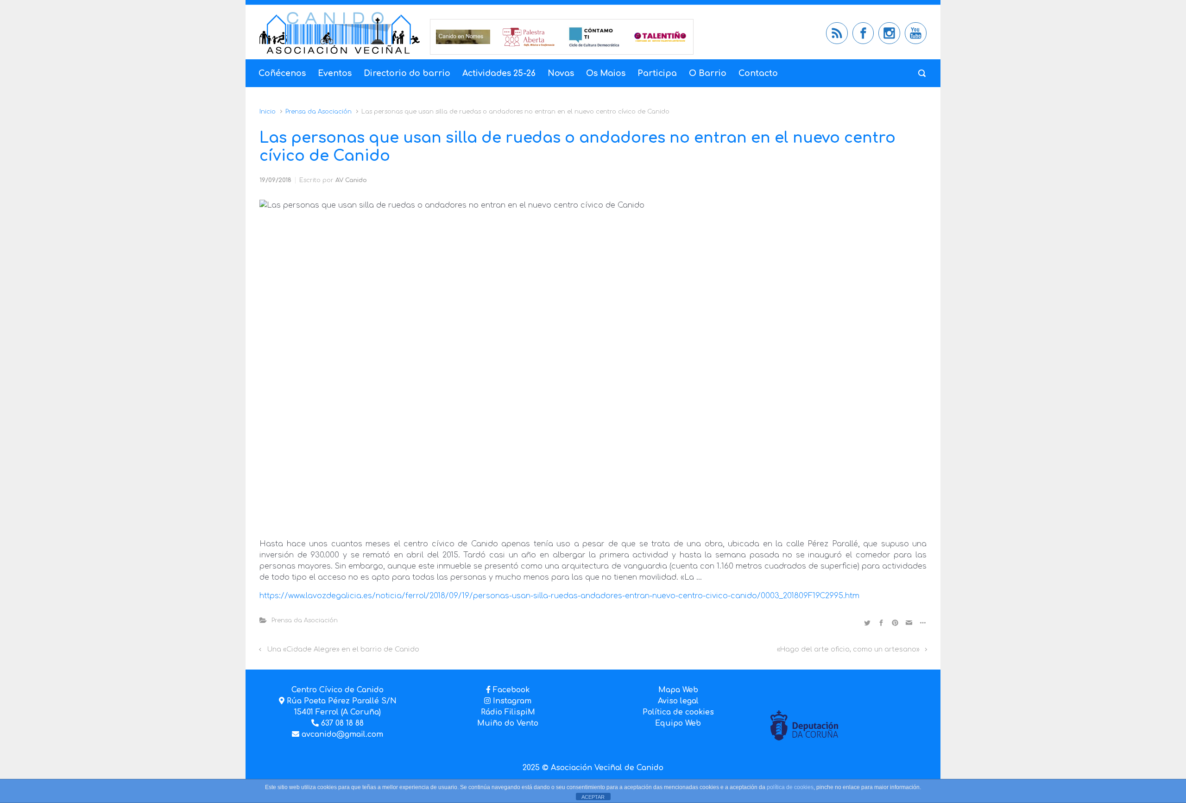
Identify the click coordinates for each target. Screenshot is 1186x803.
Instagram (511, 701)
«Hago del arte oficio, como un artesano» (848, 649)
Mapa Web (678, 690)
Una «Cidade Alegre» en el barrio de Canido (343, 649)
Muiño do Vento (507, 723)
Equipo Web (678, 723)
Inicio (267, 111)
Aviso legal (678, 701)
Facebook (511, 690)
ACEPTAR (593, 797)
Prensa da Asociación (318, 111)
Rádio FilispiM (508, 712)
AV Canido (351, 180)
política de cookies (790, 787)
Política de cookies (678, 712)
